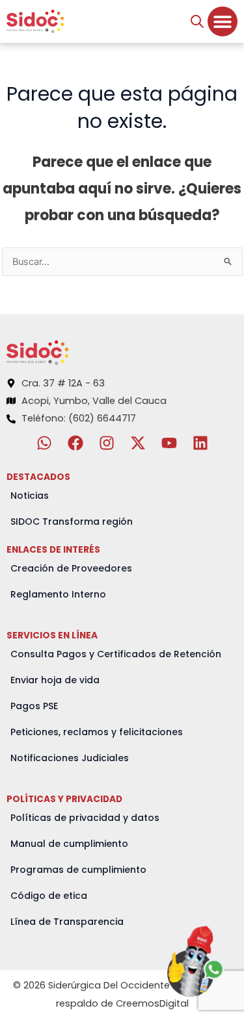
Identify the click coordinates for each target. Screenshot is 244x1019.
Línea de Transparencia (67, 921)
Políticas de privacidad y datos (84, 817)
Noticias (29, 495)
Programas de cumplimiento (78, 869)
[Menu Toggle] (222, 21)
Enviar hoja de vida (55, 679)
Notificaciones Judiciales (69, 757)
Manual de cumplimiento (69, 843)
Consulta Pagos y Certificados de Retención (115, 654)
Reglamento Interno (58, 594)
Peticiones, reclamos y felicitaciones (96, 731)
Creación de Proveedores (71, 568)
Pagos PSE (34, 705)
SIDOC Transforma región (71, 521)
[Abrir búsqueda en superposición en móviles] (197, 21)
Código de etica (48, 895)
